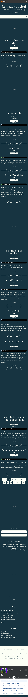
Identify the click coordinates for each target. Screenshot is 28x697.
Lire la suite (14, 61)
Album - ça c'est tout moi (7, 612)
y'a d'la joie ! (14, 280)
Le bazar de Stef (14, 6)
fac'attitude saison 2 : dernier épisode (14, 418)
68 (11, 482)
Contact (10, 654)
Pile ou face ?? (14, 341)
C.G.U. (21, 654)
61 (12, 479)
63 (18, 479)
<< (3, 479)
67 (8, 482)
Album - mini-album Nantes (8, 619)
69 (14, 482)
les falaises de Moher (14, 252)
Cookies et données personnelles (10, 658)
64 (21, 479)
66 (4, 482)
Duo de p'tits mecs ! (14, 450)
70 (17, 482)
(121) (6, 633)
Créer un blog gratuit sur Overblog (21, 653)
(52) (6, 639)
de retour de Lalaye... (14, 115)
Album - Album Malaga (7, 610)
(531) (4, 631)
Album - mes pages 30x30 (7, 617)
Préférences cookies (20, 658)
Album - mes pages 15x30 (7, 615)
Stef (12, 550)
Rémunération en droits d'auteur (10, 656)
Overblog (22, 649)
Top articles (6, 654)
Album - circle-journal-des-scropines (10, 613)
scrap (14, 45)
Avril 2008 (14, 311)
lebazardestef (14, 118)
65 (24, 479)
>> (23, 482)
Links (2, 622)
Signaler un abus (16, 654)
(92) (8, 637)
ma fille (14, 148)
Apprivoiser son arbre (14, 42)
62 (15, 479)
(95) (6, 635)
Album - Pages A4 (5, 621)
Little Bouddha (14, 175)
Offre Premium (19, 656)
